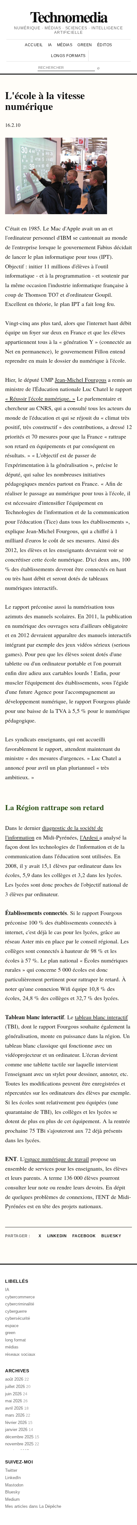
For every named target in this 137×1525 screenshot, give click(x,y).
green (10, 1332)
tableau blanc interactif (101, 1017)
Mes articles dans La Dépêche (33, 1506)
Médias (65, 45)
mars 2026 (17, 1415)
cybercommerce (20, 1297)
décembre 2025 (22, 1436)
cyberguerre (16, 1311)
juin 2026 (16, 1393)
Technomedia (68, 16)
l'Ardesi (89, 837)
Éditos (104, 45)
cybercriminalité (19, 1304)
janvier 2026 (19, 1429)
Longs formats (68, 56)
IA (50, 45)
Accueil (34, 45)
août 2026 (17, 1379)
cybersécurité (17, 1318)
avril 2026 (17, 1408)
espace (11, 1325)
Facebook (84, 1236)
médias (11, 1347)
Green (84, 45)
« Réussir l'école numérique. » (40, 398)
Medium (12, 1499)
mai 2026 (16, 1400)
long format (15, 1340)
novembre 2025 (22, 1443)
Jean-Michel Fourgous (80, 379)
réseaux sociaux (20, 1354)
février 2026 (18, 1422)
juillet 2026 (18, 1386)
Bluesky (111, 1236)
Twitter (11, 1470)
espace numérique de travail (57, 1159)
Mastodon (14, 1485)
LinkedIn (57, 1236)
